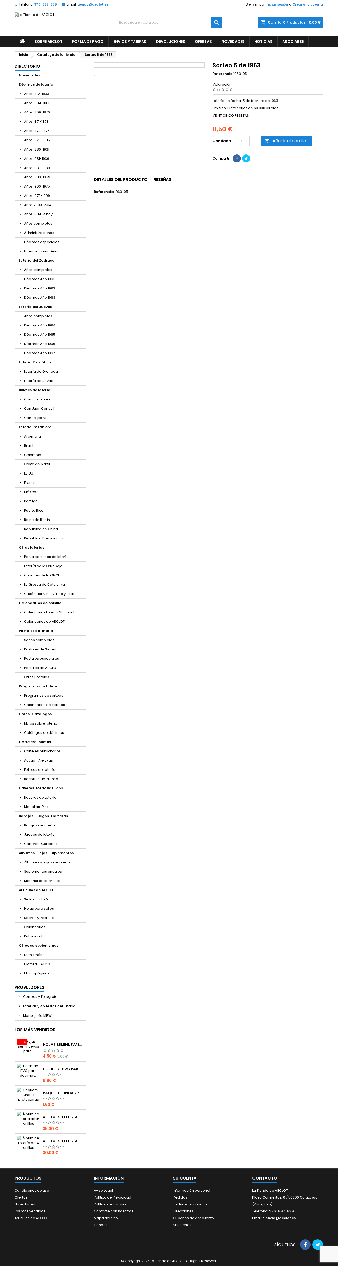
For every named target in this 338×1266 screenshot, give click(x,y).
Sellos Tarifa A (36, 899)
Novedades (233, 41)
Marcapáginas (36, 973)
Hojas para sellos (39, 908)
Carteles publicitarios (42, 751)
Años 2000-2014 (37, 204)
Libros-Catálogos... (36, 714)
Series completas (39, 640)
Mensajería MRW (37, 1015)
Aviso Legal (103, 1190)
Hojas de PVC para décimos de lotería (63, 1069)
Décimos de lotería (36, 84)
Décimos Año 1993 (39, 297)
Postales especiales (41, 658)
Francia (30, 482)
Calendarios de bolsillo (40, 602)
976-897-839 (45, 4)
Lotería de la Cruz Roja (43, 565)
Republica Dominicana (43, 538)
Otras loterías (31, 547)
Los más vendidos (35, 1030)
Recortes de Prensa (41, 778)
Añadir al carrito (285, 141)
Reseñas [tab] (162, 179)
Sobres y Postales (39, 917)
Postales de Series (40, 649)
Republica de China (41, 528)
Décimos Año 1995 (39, 334)
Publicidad (33, 936)
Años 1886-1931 (36, 149)
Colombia (32, 454)
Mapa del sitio (106, 1218)
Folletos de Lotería (39, 769)
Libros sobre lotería (40, 723)
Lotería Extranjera (35, 427)
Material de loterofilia (42, 880)
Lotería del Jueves (35, 306)
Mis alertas (182, 1224)
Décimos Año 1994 (39, 325)
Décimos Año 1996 (39, 343)
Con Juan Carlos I (39, 408)
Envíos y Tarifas (129, 41)
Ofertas (203, 41)
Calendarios (34, 927)
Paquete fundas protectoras (63, 1093)
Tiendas (100, 1224)
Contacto (264, 1178)
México (30, 491)
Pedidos (180, 1197)
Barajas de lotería (39, 825)
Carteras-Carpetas (41, 843)
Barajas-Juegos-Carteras (43, 815)
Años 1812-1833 (36, 93)
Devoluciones (170, 41)
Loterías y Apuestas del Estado (49, 1006)
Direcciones (183, 1211)
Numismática (35, 954)
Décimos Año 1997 (39, 353)
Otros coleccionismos (38, 945)
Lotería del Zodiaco (36, 260)
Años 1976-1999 (37, 195)
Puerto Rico (34, 510)
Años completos (38, 223)
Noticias (263, 41)
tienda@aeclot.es (92, 4)
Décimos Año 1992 (39, 288)
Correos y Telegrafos (40, 996)
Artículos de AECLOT (37, 889)
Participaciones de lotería (46, 556)
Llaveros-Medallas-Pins (41, 788)
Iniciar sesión (277, 4)
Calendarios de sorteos (44, 704)
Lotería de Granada (41, 371)
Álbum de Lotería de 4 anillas (63, 1141)
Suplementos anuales (43, 871)
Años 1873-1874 (37, 130)
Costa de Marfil (37, 464)
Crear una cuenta (308, 4)
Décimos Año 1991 (39, 278)
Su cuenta (184, 1178)
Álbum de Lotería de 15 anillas (63, 1117)
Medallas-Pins (36, 806)
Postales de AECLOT (41, 667)
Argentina (32, 436)
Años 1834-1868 (37, 103)
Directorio (27, 66)
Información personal (191, 1190)
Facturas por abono (190, 1204)
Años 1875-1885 (37, 140)
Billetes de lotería (34, 390)
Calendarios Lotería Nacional (49, 612)
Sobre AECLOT (48, 41)
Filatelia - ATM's (37, 964)
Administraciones (39, 232)
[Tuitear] (246, 158)
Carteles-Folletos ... (36, 741)
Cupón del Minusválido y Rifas (49, 593)
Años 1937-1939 (37, 167)
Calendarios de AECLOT (44, 621)
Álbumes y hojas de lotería (47, 862)
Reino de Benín (37, 519)
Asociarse (293, 41)
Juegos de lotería (39, 834)
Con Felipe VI (35, 417)
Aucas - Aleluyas (38, 760)
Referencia (223, 73)
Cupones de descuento (193, 1218)
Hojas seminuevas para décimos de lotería (63, 1044)
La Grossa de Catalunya (44, 584)
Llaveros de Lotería (40, 797)
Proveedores (29, 987)
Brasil (28, 445)
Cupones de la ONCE (42, 575)
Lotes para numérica (42, 251)
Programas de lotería (39, 686)
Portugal (31, 501)
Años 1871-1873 (36, 121)
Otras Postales (36, 677)
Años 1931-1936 (36, 158)
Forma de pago (88, 41)
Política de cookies (110, 1204)
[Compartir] (237, 158)
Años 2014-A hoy (38, 214)
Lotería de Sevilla (38, 380)
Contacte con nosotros (113, 1211)
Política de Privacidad (112, 1197)
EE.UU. (29, 473)
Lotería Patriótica (35, 362)
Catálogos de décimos (44, 732)
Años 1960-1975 (37, 186)
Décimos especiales (41, 241)
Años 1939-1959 (37, 177)
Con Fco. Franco (37, 399)
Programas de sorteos (43, 695)
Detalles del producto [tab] (120, 179)
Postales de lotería (36, 630)
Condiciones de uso (32, 1190)
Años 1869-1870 (37, 112)
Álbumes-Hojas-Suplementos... (47, 852)
